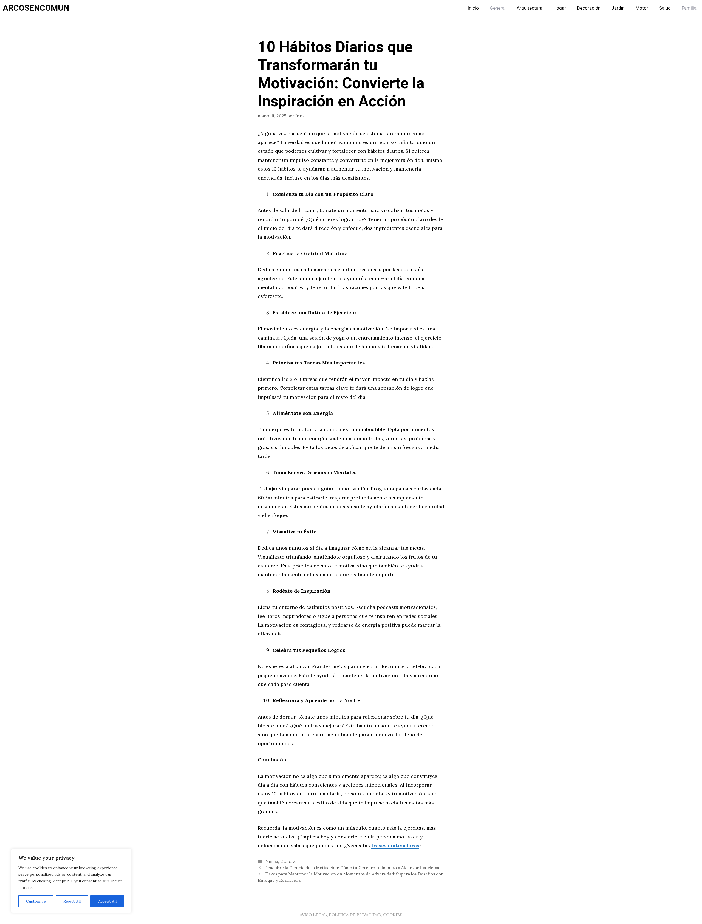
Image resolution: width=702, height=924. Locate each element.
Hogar (559, 8)
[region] (71, 881)
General (498, 8)
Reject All (72, 901)
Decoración (589, 8)
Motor (642, 8)
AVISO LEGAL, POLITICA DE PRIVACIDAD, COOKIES (351, 914)
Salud (665, 8)
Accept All (107, 901)
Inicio (473, 8)
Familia (689, 8)
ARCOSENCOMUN (36, 8)
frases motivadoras (395, 845)
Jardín (618, 8)
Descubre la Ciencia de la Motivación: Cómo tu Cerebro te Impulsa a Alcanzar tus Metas (351, 867)
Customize (36, 901)
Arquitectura (529, 8)
